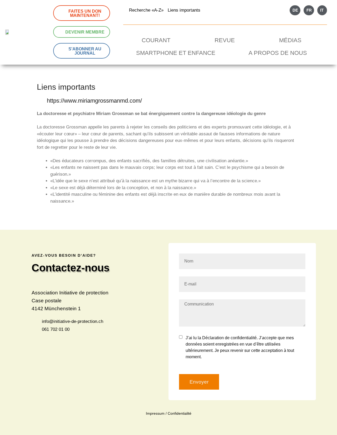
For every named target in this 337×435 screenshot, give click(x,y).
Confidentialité (179, 413)
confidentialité (244, 338)
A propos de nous (278, 53)
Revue (225, 40)
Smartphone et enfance (175, 53)
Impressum (155, 413)
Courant (156, 40)
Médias (290, 40)
